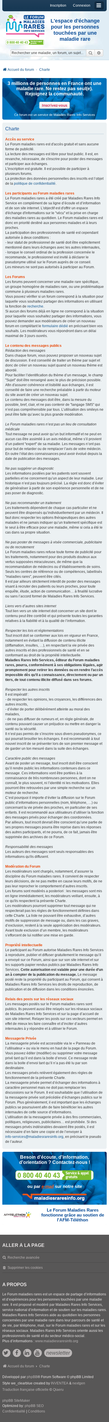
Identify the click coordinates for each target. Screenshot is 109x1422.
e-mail (48, 1186)
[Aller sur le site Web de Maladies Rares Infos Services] (54, 1198)
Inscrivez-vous (54, 105)
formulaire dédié (55, 326)
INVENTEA (59, 1383)
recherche (35, 306)
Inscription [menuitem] (58, 5)
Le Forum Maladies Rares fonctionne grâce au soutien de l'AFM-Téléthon (72, 1215)
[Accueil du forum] (25, 26)
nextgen (78, 1383)
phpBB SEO (34, 1406)
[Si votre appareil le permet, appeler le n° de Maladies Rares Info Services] (54, 1175)
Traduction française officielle (25, 1390)
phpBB (32, 1377)
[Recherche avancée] (99, 52)
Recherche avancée (24, 1258)
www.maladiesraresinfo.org (56, 1341)
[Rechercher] (90, 52)
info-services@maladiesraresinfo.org (34, 1137)
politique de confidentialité (35, 184)
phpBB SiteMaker (16, 1401)
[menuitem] (13, 1411)
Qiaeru (58, 1390)
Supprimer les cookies (25, 1268)
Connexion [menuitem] (81, 5)
